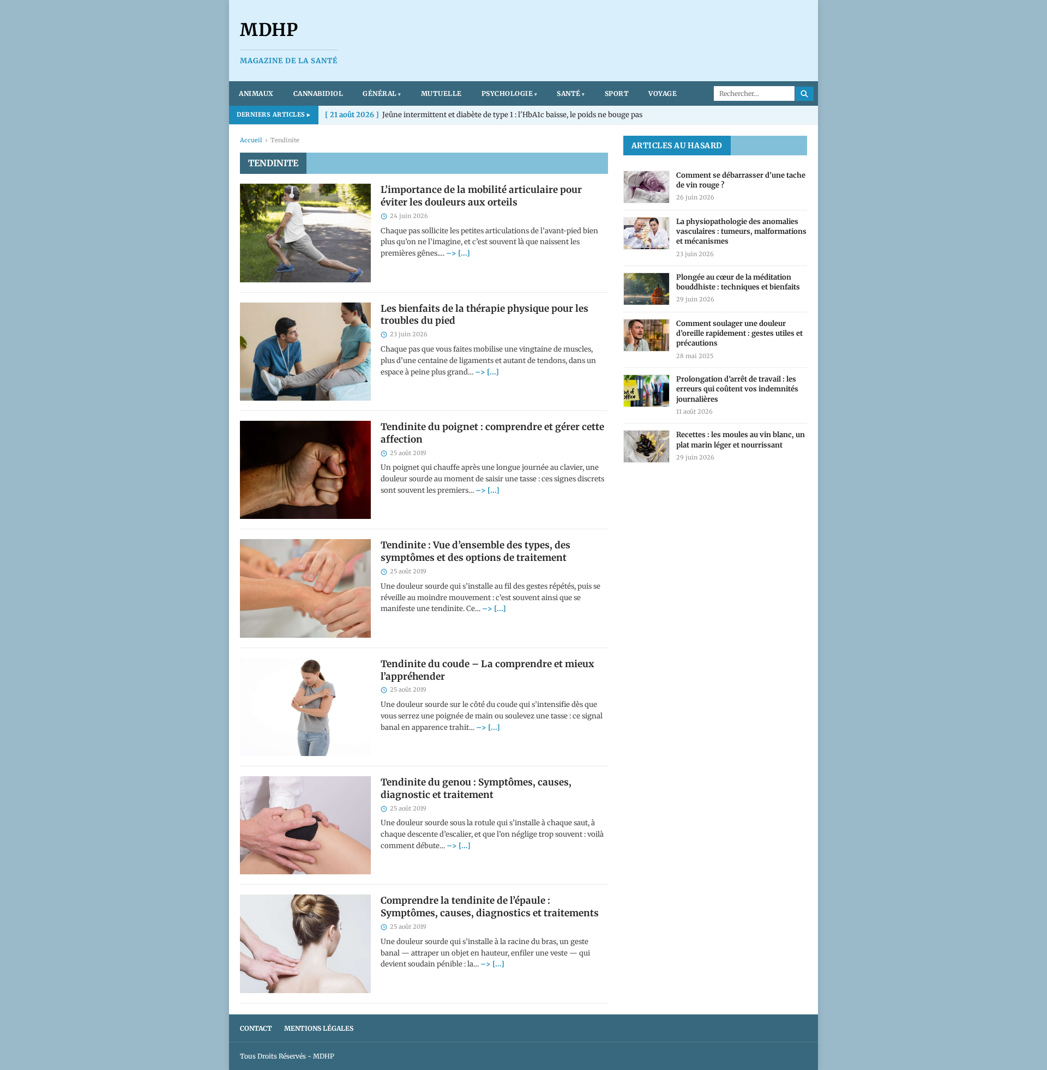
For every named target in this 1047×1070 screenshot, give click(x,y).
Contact (256, 1028)
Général (380, 93)
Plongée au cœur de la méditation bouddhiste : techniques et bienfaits (738, 282)
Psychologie (507, 93)
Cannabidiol (318, 93)
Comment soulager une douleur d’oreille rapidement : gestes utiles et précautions (739, 333)
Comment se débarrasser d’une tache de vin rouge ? (740, 180)
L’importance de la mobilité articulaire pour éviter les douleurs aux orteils (481, 196)
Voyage (662, 93)
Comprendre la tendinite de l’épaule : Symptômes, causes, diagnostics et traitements (490, 906)
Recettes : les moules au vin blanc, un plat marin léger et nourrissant (740, 439)
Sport (617, 93)
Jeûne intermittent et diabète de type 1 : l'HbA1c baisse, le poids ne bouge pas (483, 114)
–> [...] (458, 253)
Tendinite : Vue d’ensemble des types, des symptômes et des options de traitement (475, 551)
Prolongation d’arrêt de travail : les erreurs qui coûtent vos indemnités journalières (737, 388)
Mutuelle (441, 93)
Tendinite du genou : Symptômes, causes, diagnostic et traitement (476, 788)
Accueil (251, 140)
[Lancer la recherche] (804, 94)
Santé (569, 93)
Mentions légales (318, 1028)
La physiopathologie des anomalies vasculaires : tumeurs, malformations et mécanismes (741, 231)
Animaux (256, 93)
